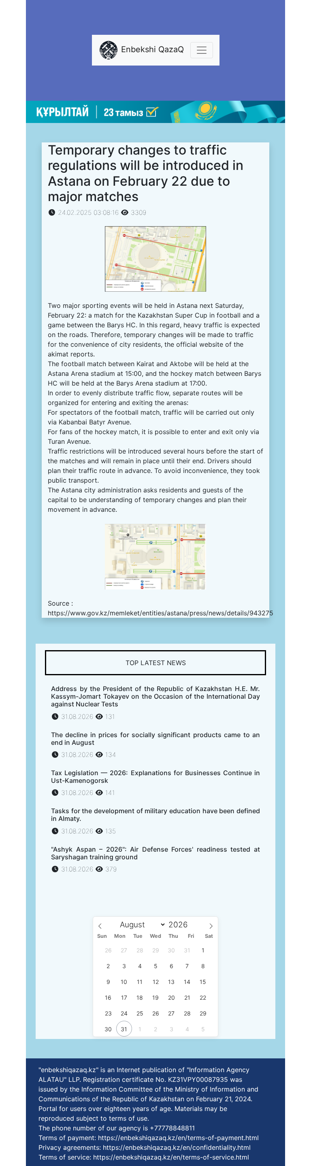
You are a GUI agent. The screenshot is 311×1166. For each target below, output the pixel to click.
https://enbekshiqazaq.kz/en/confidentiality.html (177, 1147)
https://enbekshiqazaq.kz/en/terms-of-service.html (171, 1157)
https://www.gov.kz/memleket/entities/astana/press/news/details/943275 (160, 613)
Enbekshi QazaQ (151, 50)
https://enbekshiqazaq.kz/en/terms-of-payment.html (178, 1138)
